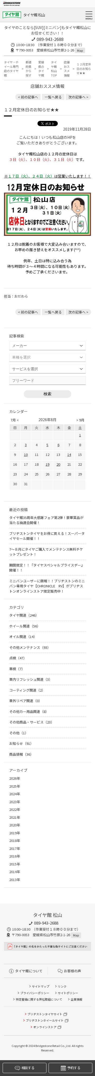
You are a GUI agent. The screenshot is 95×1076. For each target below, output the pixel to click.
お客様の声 (72, 970)
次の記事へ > (78, 96)
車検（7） (17, 668)
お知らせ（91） (21, 743)
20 (58, 464)
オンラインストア (44, 1027)
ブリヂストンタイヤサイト (44, 1014)
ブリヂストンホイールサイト (45, 1020)
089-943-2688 (50, 39)
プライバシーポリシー (34, 993)
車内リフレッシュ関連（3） (30, 679)
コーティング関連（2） (27, 690)
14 (69, 454)
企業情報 (76, 999)
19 (47, 464)
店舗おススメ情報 (67, 68)
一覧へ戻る (53, 96)
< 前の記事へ (28, 96)
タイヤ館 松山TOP (54, 68)
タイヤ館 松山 (34, 14)
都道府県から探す (28, 68)
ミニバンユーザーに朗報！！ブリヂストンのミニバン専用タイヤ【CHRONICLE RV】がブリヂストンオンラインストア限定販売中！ (47, 586)
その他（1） (18, 732)
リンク (62, 986)
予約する (73, 1067)
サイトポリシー (68, 993)
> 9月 (80, 419)
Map (80, 50)
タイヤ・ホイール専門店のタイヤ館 (11, 68)
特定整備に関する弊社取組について (39, 999)
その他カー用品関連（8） (29, 711)
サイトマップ (40, 986)
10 (26, 454)
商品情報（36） (21, 754)
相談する (27, 1067)
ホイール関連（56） (24, 626)
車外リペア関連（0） (25, 700)
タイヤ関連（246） (24, 615)
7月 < (15, 419)
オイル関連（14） (23, 636)
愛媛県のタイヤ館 (41, 68)
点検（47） (18, 657)
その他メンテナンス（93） (30, 647)
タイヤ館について (28, 970)
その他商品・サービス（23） (31, 722)
